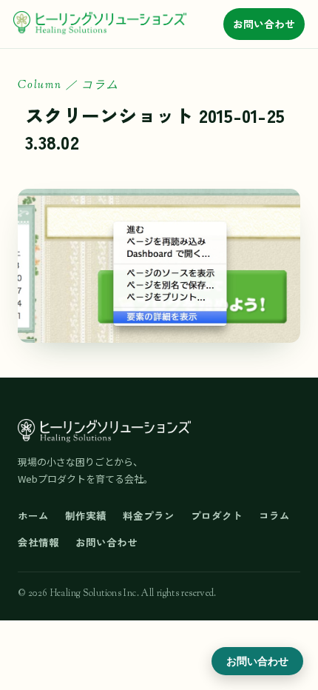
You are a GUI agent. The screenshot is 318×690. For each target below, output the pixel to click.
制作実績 (85, 515)
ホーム (33, 515)
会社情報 (38, 542)
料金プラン (149, 515)
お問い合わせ (264, 23)
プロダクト (217, 515)
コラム (274, 515)
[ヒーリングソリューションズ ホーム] (99, 23)
